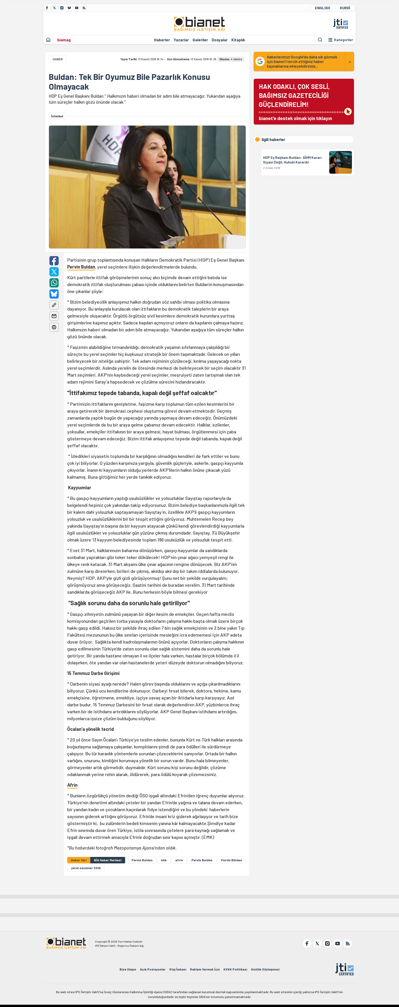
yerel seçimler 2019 (86, 868)
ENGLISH (322, 8)
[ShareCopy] (54, 305)
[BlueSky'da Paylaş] (54, 294)
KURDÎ (345, 8)
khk (164, 860)
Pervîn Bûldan (231, 860)
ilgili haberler (273, 139)
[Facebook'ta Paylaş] (54, 260)
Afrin (72, 785)
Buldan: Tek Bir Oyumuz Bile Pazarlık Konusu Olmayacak (129, 81)
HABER (58, 59)
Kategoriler (343, 40)
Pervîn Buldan (201, 860)
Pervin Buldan (81, 266)
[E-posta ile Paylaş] (54, 316)
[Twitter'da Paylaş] (54, 271)
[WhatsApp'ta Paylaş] (54, 282)
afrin (179, 860)
